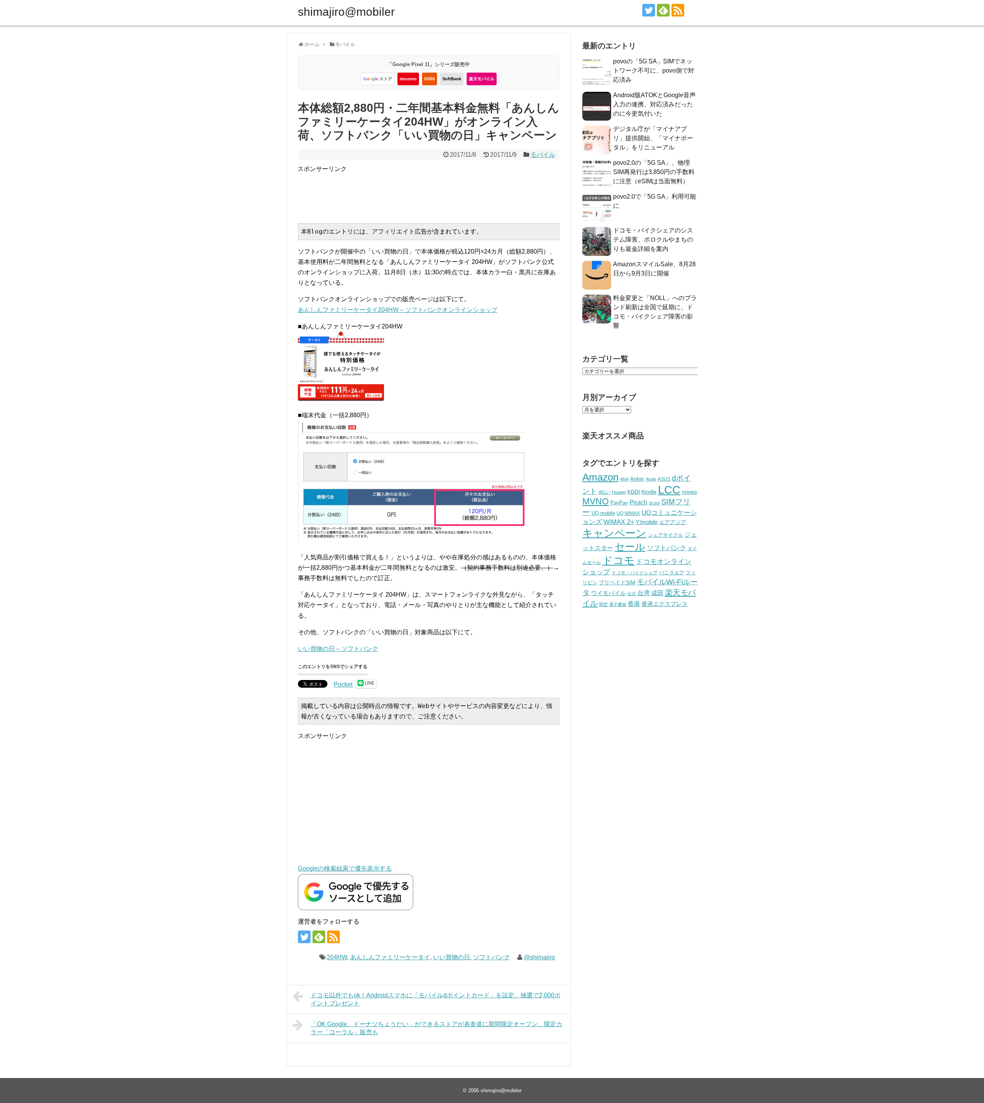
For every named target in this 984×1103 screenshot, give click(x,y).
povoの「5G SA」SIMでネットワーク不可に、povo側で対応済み (653, 70)
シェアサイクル (665, 535)
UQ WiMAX (628, 513)
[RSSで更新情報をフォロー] (678, 10)
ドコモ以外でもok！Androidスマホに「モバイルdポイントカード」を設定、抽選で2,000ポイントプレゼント (435, 999)
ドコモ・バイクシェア (635, 573)
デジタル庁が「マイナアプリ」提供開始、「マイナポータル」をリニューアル (653, 138)
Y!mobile (647, 522)
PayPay (619, 503)
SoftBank (451, 78)
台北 (631, 593)
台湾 (643, 592)
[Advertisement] (437, 191)
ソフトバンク (491, 957)
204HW (337, 957)
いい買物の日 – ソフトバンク (338, 648)
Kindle (649, 492)
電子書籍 (617, 604)
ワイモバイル (608, 593)
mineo (689, 492)
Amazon (600, 477)
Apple (651, 479)
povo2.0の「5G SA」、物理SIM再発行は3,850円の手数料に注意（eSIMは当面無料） (654, 171)
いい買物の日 (451, 957)
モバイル (542, 154)
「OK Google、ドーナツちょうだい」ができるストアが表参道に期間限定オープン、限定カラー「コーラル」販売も (436, 1028)
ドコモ (618, 560)
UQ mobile (603, 513)
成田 (657, 593)
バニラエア (671, 573)
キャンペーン (614, 533)
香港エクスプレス (665, 604)
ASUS (664, 478)
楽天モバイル (481, 78)
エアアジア (672, 522)
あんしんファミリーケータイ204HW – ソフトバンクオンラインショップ (397, 310)
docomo (408, 78)
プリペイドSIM (617, 583)
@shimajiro (539, 957)
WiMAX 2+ (618, 522)
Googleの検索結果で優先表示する (345, 868)
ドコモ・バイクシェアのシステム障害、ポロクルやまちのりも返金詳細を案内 (653, 239)
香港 (634, 603)
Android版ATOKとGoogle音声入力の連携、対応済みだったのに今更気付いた (654, 104)
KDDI (429, 78)
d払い (604, 491)
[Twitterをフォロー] (648, 10)
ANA (624, 479)
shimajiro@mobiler (346, 11)
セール (630, 546)
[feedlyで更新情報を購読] (663, 10)
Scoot (654, 503)
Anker (637, 479)
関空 (603, 604)
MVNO (595, 501)
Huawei (619, 492)
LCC (669, 489)
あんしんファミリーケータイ (390, 957)
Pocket (343, 684)
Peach (638, 502)
